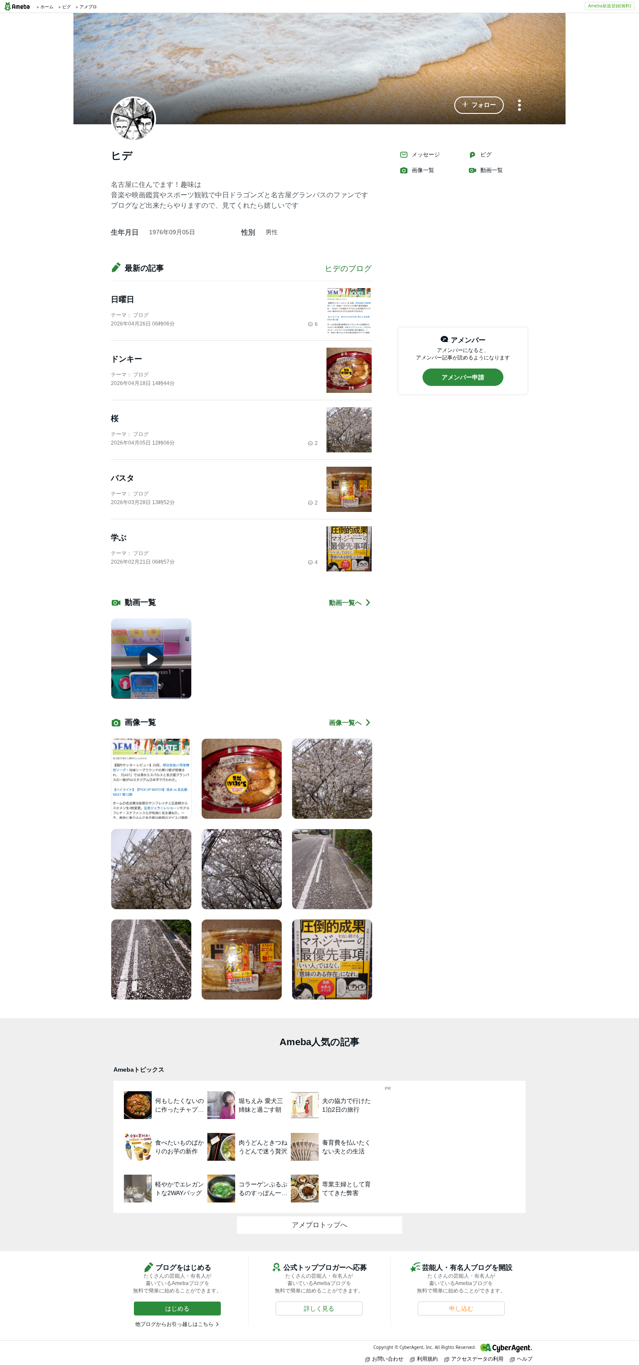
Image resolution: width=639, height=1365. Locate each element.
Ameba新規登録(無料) (609, 6)
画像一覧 (423, 170)
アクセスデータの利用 (477, 1358)
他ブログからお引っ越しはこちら (174, 1324)
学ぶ (118, 537)
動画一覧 (491, 170)
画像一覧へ (345, 722)
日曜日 (122, 299)
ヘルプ (524, 1358)
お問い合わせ (387, 1358)
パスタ (122, 478)
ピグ (486, 154)
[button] (479, 105)
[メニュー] (519, 105)
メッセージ (426, 154)
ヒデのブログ (348, 268)
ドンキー (126, 359)
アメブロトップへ (319, 1225)
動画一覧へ (345, 602)
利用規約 (427, 1358)
